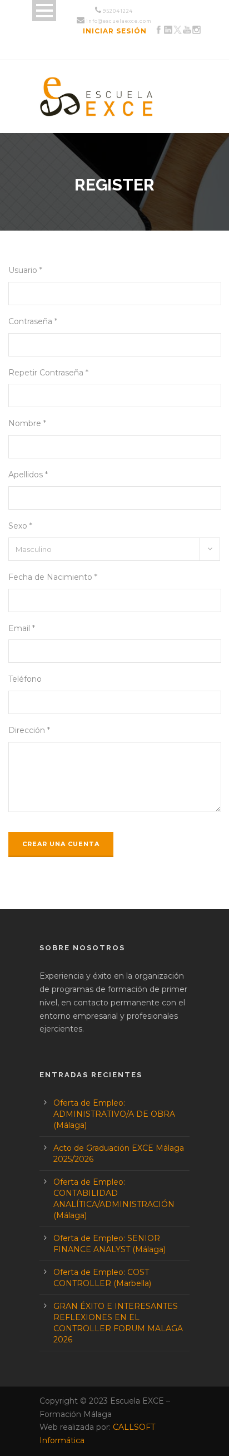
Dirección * (29, 730)
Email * (21, 628)
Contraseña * (32, 321)
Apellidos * (28, 475)
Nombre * (27, 423)
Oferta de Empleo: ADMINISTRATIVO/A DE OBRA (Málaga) (114, 1114)
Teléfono (25, 679)
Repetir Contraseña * (48, 373)
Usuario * (25, 270)
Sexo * (20, 526)
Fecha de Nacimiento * (52, 577)
